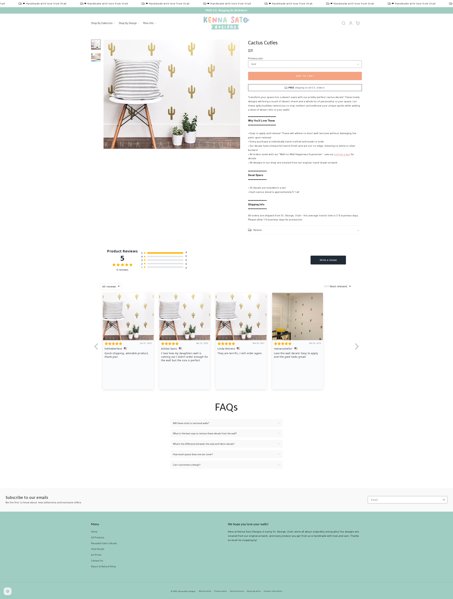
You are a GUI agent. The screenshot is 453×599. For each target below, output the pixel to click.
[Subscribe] (443, 500)
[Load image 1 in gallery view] (96, 44)
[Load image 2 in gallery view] (96, 57)
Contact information (273, 591)
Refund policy (205, 591)
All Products (97, 537)
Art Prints (96, 554)
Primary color (255, 58)
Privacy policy (220, 591)
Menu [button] (95, 524)
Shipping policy (254, 591)
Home (94, 531)
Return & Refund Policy (103, 566)
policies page (342, 154)
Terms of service (237, 591)
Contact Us (97, 560)
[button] (103, 23)
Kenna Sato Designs (186, 591)
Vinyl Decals (97, 549)
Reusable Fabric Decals (104, 543)
